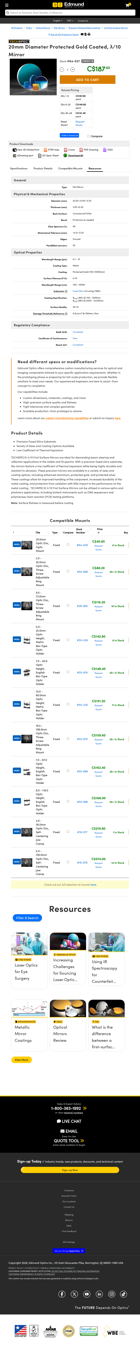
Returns (69, 1220)
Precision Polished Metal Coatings (84, 27)
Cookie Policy (32, 1268)
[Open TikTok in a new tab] (123, 1295)
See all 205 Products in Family (64, 34)
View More (21, 1059)
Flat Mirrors (59, 27)
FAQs (69, 1225)
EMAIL (72, 1131)
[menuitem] (7, 4)
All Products (16, 27)
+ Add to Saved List (69, 135)
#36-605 (82, 606)
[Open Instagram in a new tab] (112, 1295)
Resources (95, 168)
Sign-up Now (70, 1170)
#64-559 (82, 545)
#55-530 (82, 705)
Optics (29, 27)
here (93, 884)
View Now (29, 974)
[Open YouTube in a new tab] (87, 1295)
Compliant (78, 331)
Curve (71, 149)
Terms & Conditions (50, 1268)
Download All (75, 155)
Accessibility (68, 1268)
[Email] (82, 34)
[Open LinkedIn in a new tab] (99, 1295)
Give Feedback (69, 1231)
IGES (110, 149)
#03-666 (82, 802)
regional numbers (73, 1112)
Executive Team (68, 1195)
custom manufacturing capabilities (67, 418)
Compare (96, 136)
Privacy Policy (16, 1268)
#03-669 (82, 771)
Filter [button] (20, 917)
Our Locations (69, 1201)
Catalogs (69, 1241)
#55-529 (82, 640)
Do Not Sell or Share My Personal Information (75, 1271)
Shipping (69, 1214)
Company (69, 1190)
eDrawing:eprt (25, 155)
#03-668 (82, 571)
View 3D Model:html (28, 149)
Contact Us (83, 20)
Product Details (43, 168)
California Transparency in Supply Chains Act (32, 1274)
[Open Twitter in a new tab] (74, 1295)
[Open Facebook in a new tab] (62, 1295)
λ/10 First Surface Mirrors (116, 27)
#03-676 (82, 672)
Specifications (19, 168)
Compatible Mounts (70, 168)
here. (118, 418)
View (75, 338)
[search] (70, 13)
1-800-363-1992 (66, 1108)
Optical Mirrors (43, 27)
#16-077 (82, 832)
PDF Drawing (90, 149)
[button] (85, 34)
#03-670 (82, 739)
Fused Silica (78, 291)
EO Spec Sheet (50, 155)
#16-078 (82, 862)
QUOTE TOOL (66, 1140)
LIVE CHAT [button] (71, 1121)
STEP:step (53, 149)
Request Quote (80, 123)
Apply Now (67, 1250)
